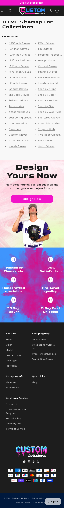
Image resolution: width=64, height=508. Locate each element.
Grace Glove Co (19, 140)
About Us (11, 382)
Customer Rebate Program (16, 411)
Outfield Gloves (47, 66)
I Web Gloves (46, 43)
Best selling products (22, 117)
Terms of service (22, 502)
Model (9, 350)
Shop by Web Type (50, 112)
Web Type (11, 360)
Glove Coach (39, 339)
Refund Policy (13, 418)
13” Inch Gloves (18, 83)
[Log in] (50, 10)
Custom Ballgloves (20, 498)
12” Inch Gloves (18, 77)
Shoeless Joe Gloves (51, 83)
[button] (10, 10)
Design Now (32, 199)
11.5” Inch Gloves (19, 49)
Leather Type (13, 355)
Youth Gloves (46, 146)
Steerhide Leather (49, 123)
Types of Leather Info (44, 353)
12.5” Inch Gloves (19, 66)
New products (47, 60)
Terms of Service (15, 428)
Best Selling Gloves (42, 359)
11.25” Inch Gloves (19, 43)
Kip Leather (45, 49)
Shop (35, 382)
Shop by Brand (47, 89)
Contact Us (12, 404)
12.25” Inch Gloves (20, 60)
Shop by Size (46, 106)
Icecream (11, 365)
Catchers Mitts (18, 123)
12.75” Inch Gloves (20, 72)
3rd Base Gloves (19, 100)
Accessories (16, 106)
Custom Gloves (18, 134)
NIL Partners (12, 387)
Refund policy (38, 498)
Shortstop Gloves (49, 117)
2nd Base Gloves (19, 95)
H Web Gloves (17, 146)
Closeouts (15, 129)
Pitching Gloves (47, 72)
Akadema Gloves (19, 112)
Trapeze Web (46, 129)
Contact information (42, 502)
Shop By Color (47, 95)
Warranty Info (13, 423)
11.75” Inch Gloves (19, 54)
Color (9, 344)
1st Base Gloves (18, 89)
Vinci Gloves (45, 140)
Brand (9, 339)
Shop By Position (48, 100)
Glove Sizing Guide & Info (43, 346)
